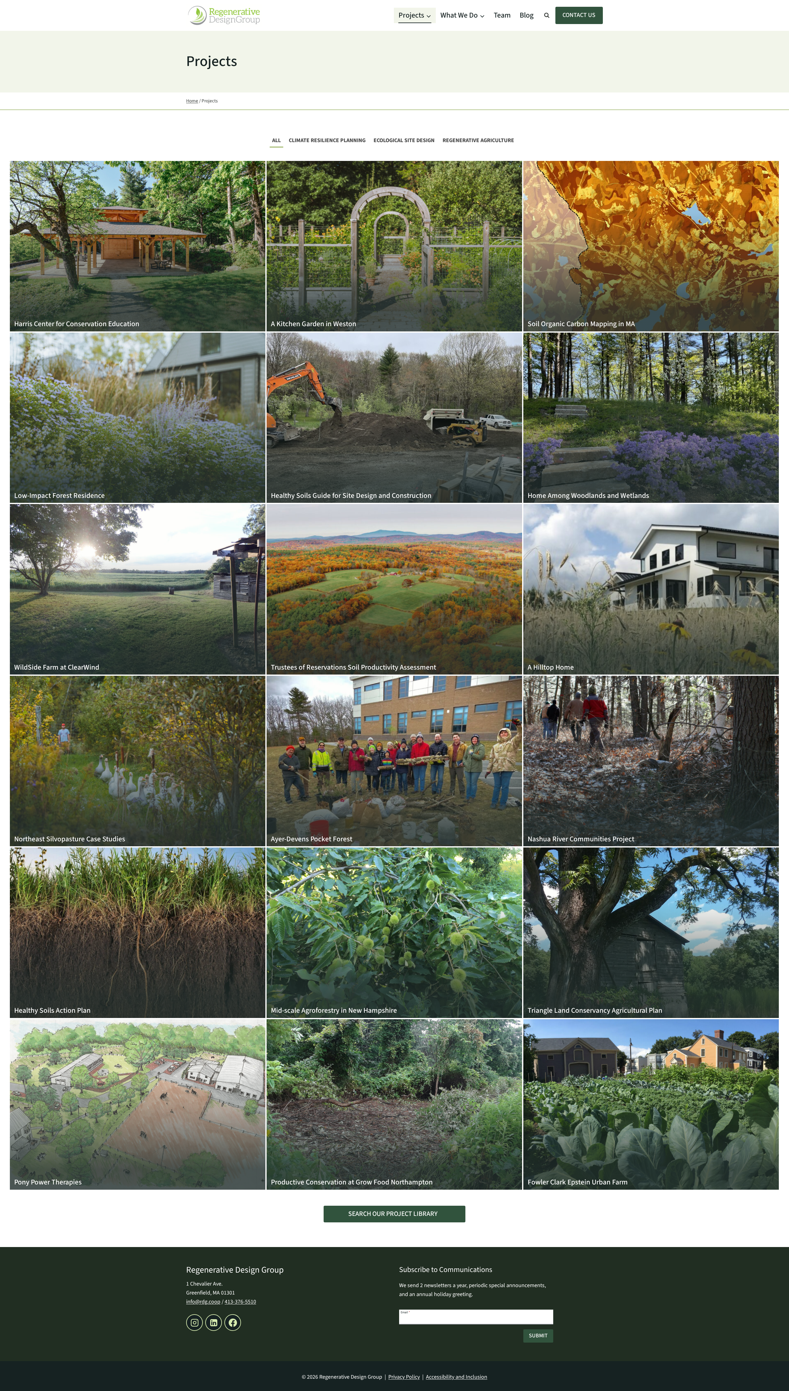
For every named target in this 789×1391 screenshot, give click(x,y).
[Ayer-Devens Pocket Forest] (394, 761)
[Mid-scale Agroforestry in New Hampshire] (394, 932)
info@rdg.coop (203, 1302)
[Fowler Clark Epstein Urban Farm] (651, 1104)
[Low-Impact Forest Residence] (137, 418)
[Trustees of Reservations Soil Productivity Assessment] (394, 589)
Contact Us (578, 15)
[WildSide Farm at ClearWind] (137, 589)
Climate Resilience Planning (327, 140)
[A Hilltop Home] (651, 589)
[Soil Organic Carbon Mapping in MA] (651, 246)
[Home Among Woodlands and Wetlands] (651, 418)
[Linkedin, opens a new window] (213, 1322)
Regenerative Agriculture (478, 140)
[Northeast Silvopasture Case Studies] (137, 761)
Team (502, 15)
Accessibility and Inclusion (456, 1377)
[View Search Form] (546, 15)
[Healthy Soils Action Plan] (137, 932)
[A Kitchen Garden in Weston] (394, 246)
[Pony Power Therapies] (137, 1104)
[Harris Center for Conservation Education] (137, 246)
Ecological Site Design (404, 140)
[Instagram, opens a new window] (194, 1322)
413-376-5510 (240, 1302)
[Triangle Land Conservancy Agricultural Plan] (651, 932)
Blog (526, 15)
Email (405, 1312)
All (276, 140)
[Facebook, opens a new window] (232, 1322)
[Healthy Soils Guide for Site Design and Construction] (394, 418)
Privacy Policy (404, 1377)
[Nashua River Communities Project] (651, 761)
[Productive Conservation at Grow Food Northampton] (394, 1104)
